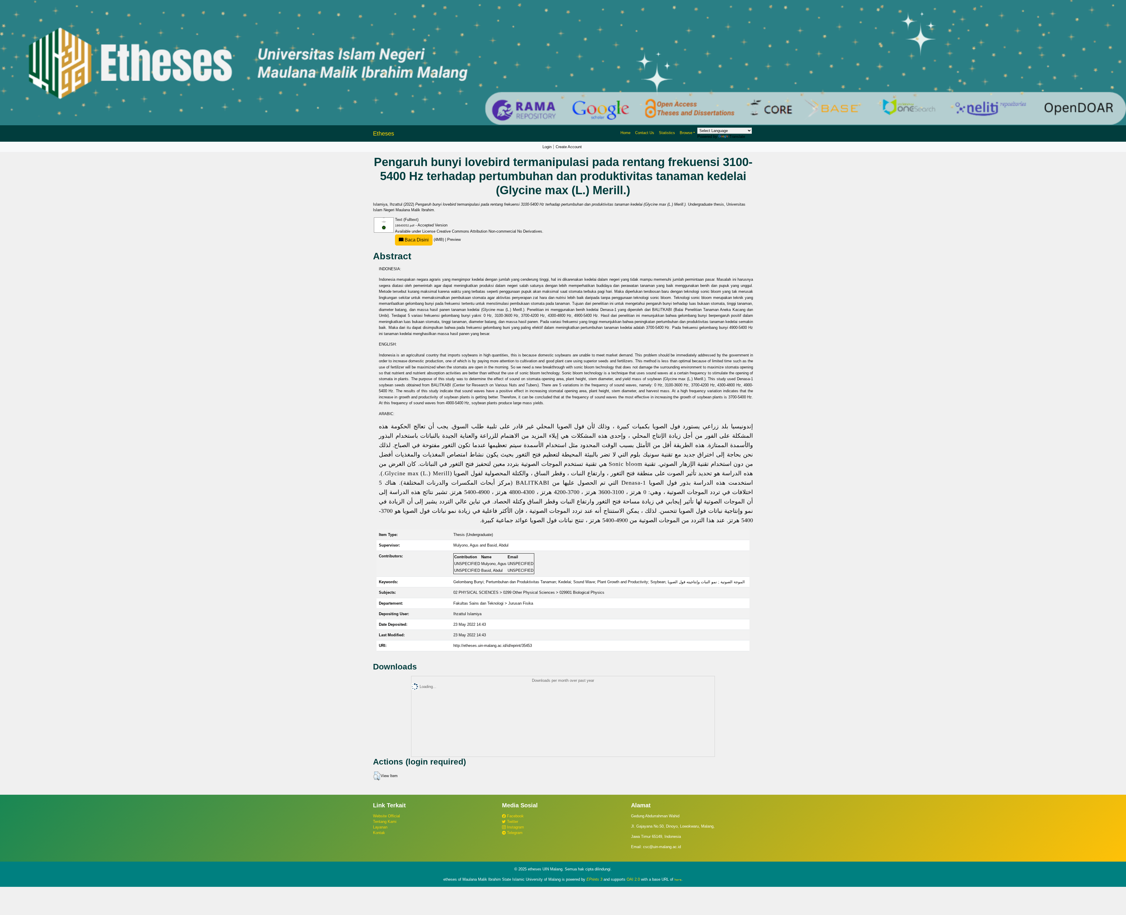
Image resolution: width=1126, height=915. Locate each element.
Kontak (379, 833)
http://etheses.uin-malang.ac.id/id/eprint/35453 (492, 645)
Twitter (512, 821)
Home (625, 133)
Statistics (667, 133)
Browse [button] (686, 133)
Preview (454, 239)
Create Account (569, 147)
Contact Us (644, 133)
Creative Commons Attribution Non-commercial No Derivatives (489, 231)
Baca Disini (416, 239)
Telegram (514, 833)
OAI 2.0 (633, 879)
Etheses (383, 133)
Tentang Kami (384, 821)
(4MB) (424, 239)
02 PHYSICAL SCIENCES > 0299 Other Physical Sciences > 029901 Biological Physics (528, 592)
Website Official (386, 816)
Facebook (515, 816)
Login (547, 147)
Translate (737, 136)
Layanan (380, 827)
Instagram (515, 827)
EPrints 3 (594, 879)
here (677, 879)
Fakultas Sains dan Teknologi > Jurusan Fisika (493, 603)
